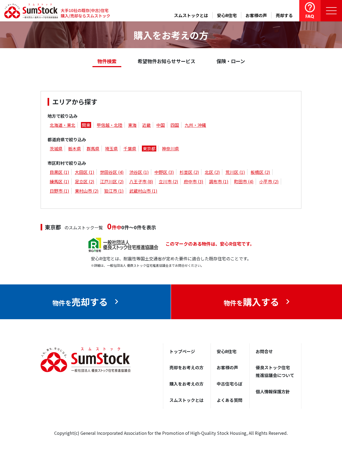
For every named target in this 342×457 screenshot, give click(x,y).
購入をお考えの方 (186, 383)
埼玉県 (111, 148)
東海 (132, 125)
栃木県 (74, 148)
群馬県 (93, 148)
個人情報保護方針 (273, 391)
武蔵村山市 (143, 191)
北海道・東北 (62, 125)
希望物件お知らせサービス (166, 61)
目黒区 (59, 172)
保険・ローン (230, 61)
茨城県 (56, 148)
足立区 (84, 181)
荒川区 (235, 172)
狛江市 (114, 191)
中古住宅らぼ (229, 383)
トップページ (182, 351)
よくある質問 (229, 400)
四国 (174, 125)
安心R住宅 (227, 15)
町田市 (244, 181)
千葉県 (129, 148)
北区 (212, 172)
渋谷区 (139, 172)
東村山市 (87, 191)
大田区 (84, 172)
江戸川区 (112, 181)
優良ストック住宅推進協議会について (275, 371)
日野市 (59, 191)
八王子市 (141, 181)
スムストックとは (191, 15)
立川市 (168, 181)
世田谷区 (112, 172)
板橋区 (260, 172)
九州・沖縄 (195, 125)
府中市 (193, 181)
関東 (86, 125)
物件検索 (106, 61)
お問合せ (264, 351)
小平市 (269, 181)
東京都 (149, 148)
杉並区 (189, 172)
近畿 (146, 125)
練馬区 (59, 181)
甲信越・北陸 (109, 125)
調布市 (218, 181)
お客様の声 (256, 15)
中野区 (164, 172)
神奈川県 (170, 148)
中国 (160, 125)
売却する (284, 15)
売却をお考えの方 (186, 367)
